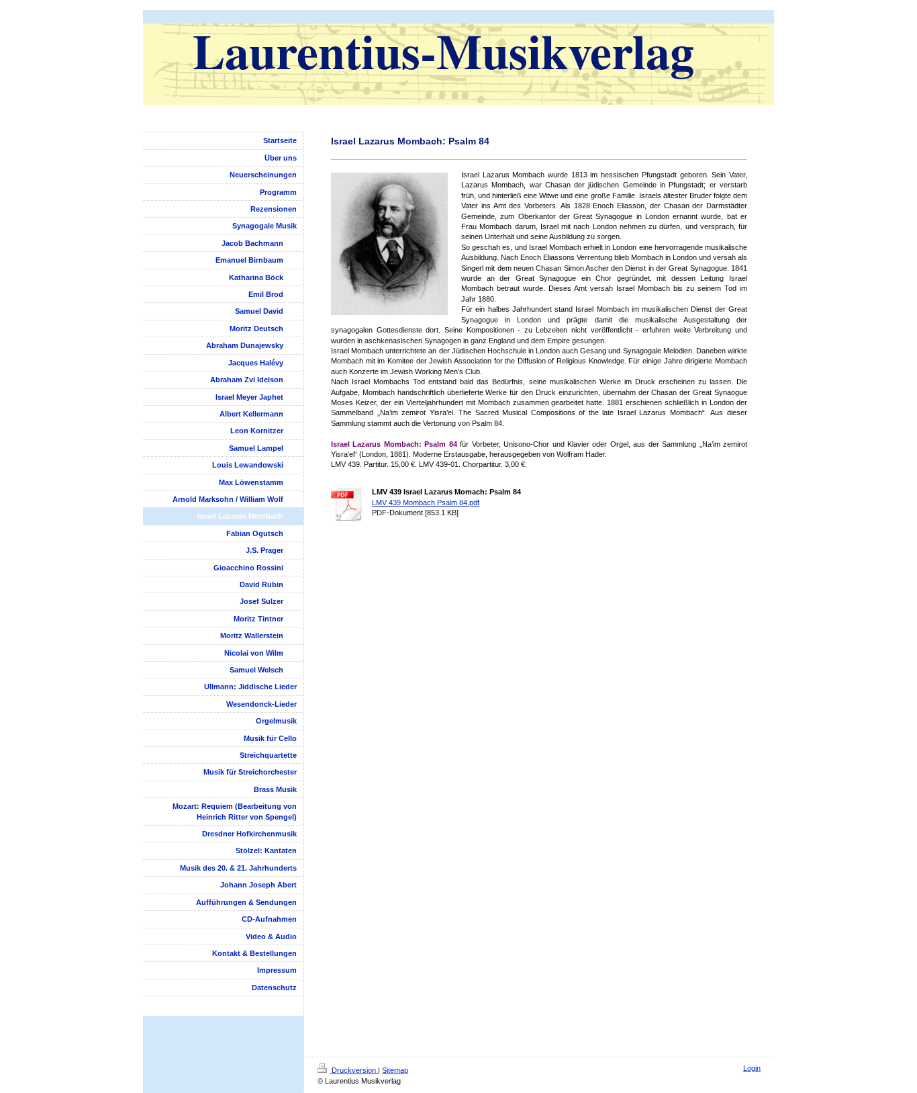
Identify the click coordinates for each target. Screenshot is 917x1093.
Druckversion (354, 1070)
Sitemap (395, 1070)
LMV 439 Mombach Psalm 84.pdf (425, 502)
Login (752, 1068)
